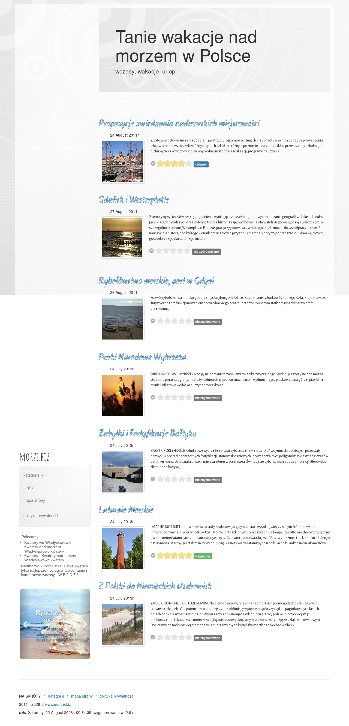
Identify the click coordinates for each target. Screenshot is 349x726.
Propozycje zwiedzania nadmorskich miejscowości (179, 124)
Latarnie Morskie (126, 510)
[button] (25, 624)
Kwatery (31, 555)
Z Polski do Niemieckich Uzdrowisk (155, 587)
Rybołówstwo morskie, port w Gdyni (156, 281)
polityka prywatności (40, 515)
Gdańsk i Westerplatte (134, 200)
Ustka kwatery (76, 566)
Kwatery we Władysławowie (47, 542)
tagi (27, 487)
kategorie (32, 475)
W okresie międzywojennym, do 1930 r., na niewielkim (55, 634)
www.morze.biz (58, 704)
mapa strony (34, 500)
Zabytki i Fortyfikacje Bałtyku (147, 434)
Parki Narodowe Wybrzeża (142, 357)
